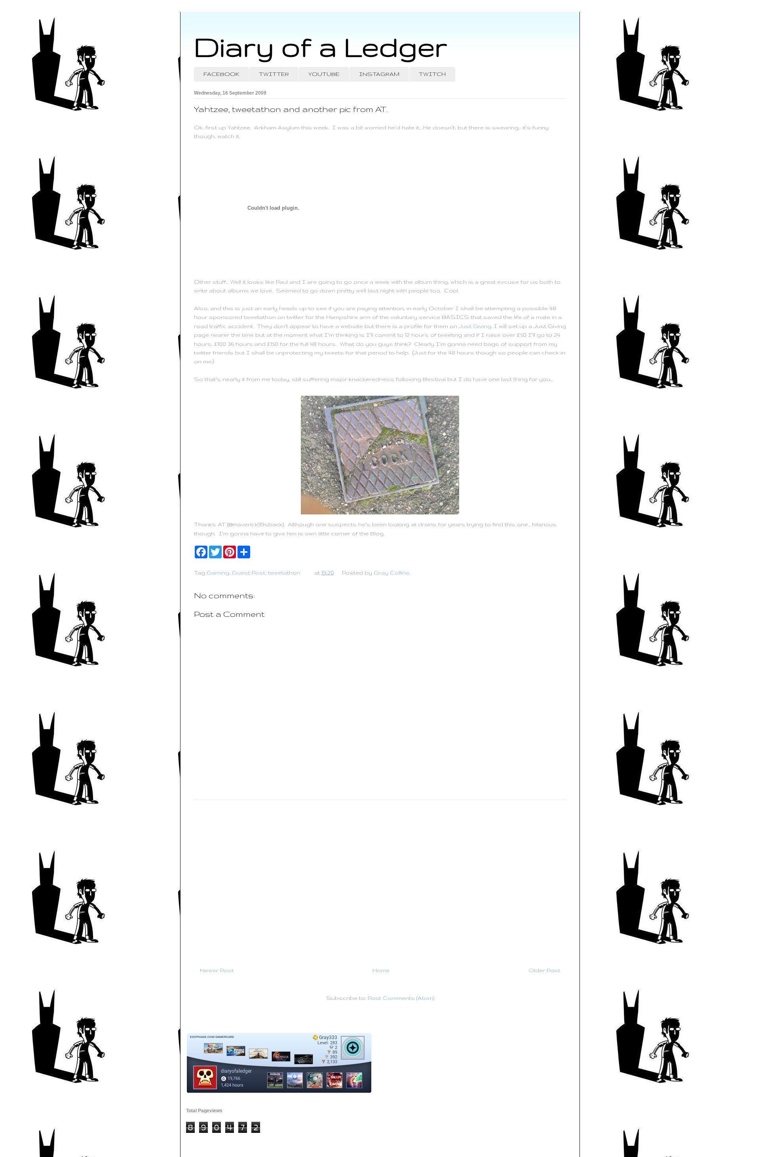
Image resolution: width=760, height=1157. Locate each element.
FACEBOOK (221, 74)
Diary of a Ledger (320, 46)
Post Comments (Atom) (401, 998)
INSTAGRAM (379, 74)
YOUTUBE (324, 74)
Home (381, 970)
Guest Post (248, 572)
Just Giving (475, 326)
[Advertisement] (380, 880)
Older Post (544, 970)
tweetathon (284, 572)
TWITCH (432, 74)
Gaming (218, 572)
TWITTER (274, 74)
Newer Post (217, 970)
